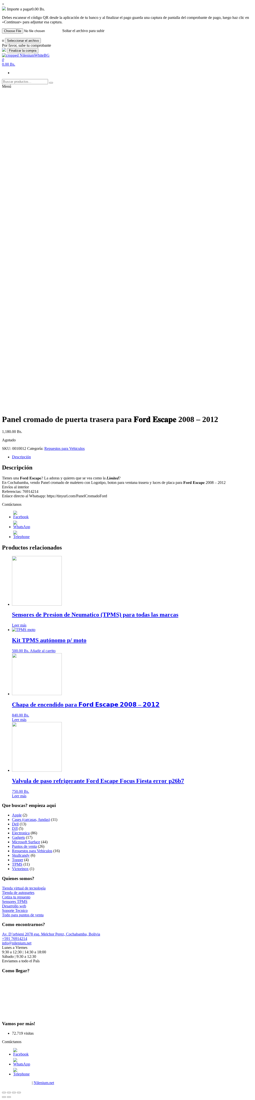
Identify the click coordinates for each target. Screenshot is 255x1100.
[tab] (132, 457)
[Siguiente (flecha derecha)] (9, 1097)
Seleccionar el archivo (23, 40)
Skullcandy (21, 855)
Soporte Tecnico (15, 910)
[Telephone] (21, 537)
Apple (17, 815)
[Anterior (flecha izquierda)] (4, 1097)
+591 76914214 (14, 938)
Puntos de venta (24, 846)
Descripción (21, 457)
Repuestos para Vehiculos (64, 448)
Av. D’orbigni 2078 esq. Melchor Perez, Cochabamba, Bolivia (51, 934)
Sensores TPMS (14, 901)
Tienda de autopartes (18, 892)
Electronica (21, 833)
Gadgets (18, 837)
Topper (17, 860)
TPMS (17, 864)
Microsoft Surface (26, 842)
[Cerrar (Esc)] (4, 1092)
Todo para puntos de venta (23, 915)
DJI (15, 828)
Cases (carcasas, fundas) (31, 819)
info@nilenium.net (16, 943)
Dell (15, 824)
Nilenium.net (44, 1083)
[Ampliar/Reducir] (19, 1092)
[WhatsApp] (21, 527)
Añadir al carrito (43, 651)
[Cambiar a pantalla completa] (14, 1092)
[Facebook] (21, 517)
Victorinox (20, 869)
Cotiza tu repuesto (16, 897)
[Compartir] (9, 1092)
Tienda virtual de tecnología (24, 888)
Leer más (19, 625)
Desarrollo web (14, 906)
